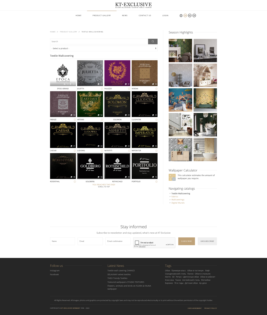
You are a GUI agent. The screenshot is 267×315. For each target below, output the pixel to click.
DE (194, 15)
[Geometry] (180, 124)
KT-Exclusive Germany (70, 308)
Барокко (169, 283)
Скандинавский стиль (175, 273)
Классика (169, 280)
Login (165, 15)
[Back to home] (133, 5)
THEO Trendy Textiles (117, 278)
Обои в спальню (203, 273)
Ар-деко (203, 283)
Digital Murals (178, 202)
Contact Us (145, 15)
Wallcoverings (177, 199)
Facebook (54, 274)
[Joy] (205, 75)
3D (173, 276)
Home (78, 15)
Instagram (55, 270)
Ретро (178, 276)
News (125, 15)
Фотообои (205, 280)
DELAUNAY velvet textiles (119, 274)
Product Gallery (102, 15)
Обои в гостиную (195, 270)
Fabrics (174, 196)
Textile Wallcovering (180, 193)
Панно (190, 273)
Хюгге (168, 276)
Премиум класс (178, 270)
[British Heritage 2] (205, 124)
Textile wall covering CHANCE (121, 270)
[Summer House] (180, 149)
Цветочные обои (191, 276)
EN (185, 15)
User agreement (195, 308)
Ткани (178, 280)
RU (190, 15)
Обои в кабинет (207, 276)
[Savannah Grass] (205, 149)
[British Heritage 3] (180, 50)
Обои (167, 270)
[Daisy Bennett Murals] (205, 99)
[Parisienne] (205, 50)
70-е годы (178, 283)
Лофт (207, 270)
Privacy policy (210, 308)
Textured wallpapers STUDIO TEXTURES (125, 282)
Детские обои (191, 283)
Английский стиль (191, 280)
